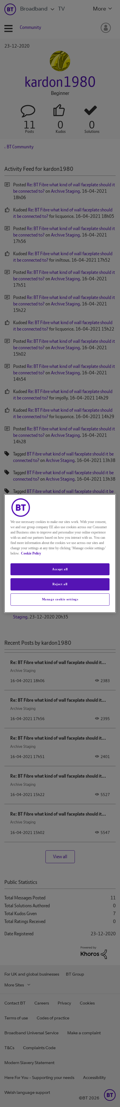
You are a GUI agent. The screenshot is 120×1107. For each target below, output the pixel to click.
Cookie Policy (31, 553)
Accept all (60, 569)
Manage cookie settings (60, 599)
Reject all (60, 584)
